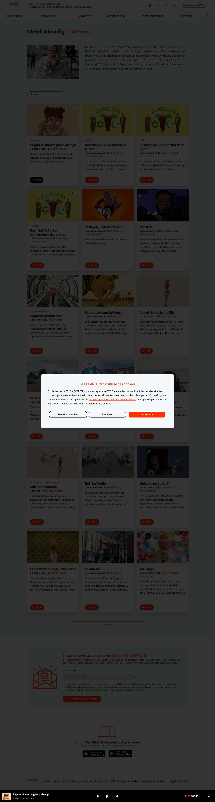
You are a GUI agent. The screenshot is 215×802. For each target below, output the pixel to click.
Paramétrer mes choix (68, 414)
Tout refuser (107, 414)
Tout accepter (147, 414)
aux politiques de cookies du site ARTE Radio (112, 399)
